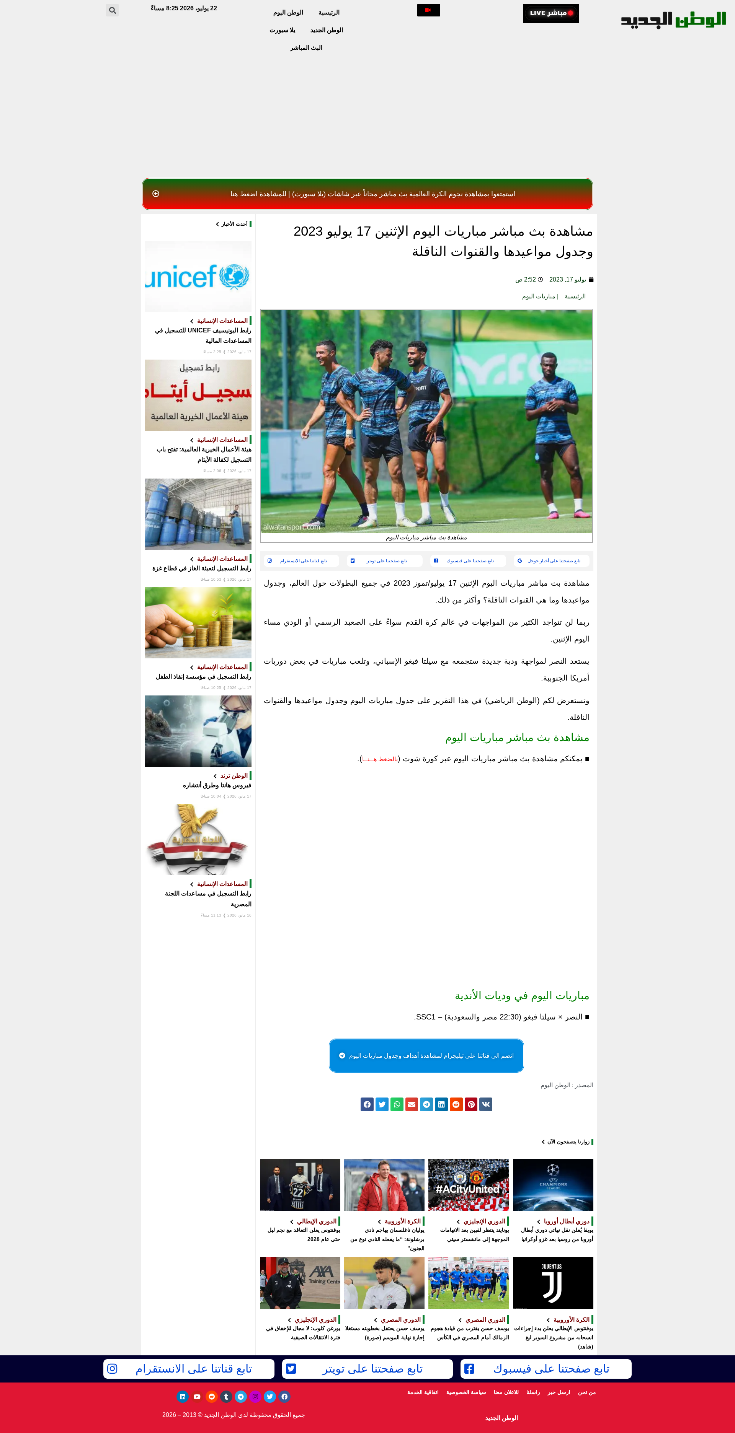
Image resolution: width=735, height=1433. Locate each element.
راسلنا (533, 1392)
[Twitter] (270, 1397)
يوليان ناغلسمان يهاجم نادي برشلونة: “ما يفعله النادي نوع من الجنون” (387, 1239)
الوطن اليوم (288, 12)
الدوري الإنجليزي (484, 1221)
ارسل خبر (559, 1392)
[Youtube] (197, 1397)
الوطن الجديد (326, 30)
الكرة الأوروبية (403, 1221)
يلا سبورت (282, 30)
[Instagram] (255, 1397)
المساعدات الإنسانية (222, 320)
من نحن (587, 1392)
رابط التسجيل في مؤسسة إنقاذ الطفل (204, 676)
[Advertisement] (367, 117)
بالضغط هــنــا (380, 759)
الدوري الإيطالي (316, 1221)
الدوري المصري (485, 1319)
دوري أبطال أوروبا (567, 1221)
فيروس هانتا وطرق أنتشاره (217, 785)
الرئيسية (329, 12)
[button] (428, 10)
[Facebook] (284, 1397)
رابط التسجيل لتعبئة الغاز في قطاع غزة (202, 568)
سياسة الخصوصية (466, 1392)
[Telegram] (241, 1397)
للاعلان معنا (506, 1392)
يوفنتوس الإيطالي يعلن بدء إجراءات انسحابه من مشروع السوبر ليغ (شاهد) (553, 1337)
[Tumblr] (226, 1397)
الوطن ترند (234, 775)
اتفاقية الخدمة (423, 1392)
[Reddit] (212, 1397)
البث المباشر (306, 47)
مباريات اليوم (538, 296)
